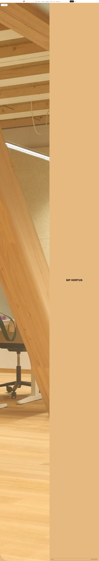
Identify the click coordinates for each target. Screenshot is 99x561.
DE (75, 1)
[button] (39, 1)
